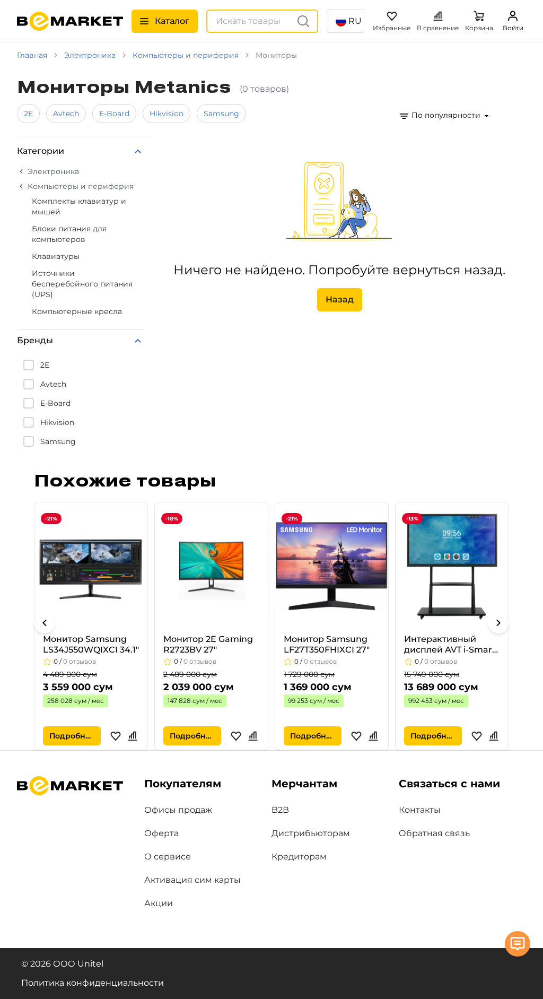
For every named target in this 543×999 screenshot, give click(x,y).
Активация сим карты (192, 880)
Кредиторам (299, 857)
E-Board (114, 113)
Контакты (420, 810)
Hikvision (166, 113)
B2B (280, 810)
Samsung (221, 113)
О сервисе (167, 857)
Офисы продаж (178, 810)
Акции (158, 903)
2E (28, 113)
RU (355, 21)
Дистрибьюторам (311, 833)
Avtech (66, 113)
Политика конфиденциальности (92, 983)
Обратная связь (434, 833)
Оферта (161, 833)
